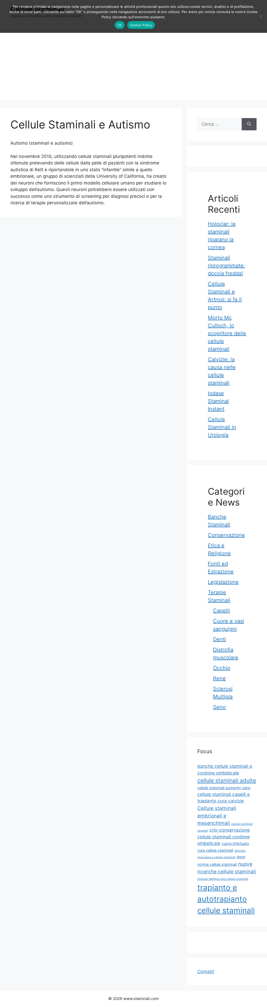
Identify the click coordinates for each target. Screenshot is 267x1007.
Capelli (221, 610)
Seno (219, 707)
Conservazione (226, 535)
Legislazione (223, 582)
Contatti (205, 971)
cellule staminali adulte (226, 780)
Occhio (221, 668)
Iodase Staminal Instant (218, 401)
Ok (119, 25)
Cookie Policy (141, 25)
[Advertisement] (133, 63)
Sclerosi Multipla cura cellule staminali (222, 879)
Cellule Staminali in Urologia (222, 427)
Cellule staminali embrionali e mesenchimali (216, 815)
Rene (219, 678)
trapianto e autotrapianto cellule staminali (226, 899)
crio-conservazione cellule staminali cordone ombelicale (223, 836)
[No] (260, 16)
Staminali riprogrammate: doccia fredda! (226, 266)
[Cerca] (249, 124)
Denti (219, 639)
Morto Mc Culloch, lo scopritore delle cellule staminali (227, 333)
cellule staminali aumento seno (224, 787)
